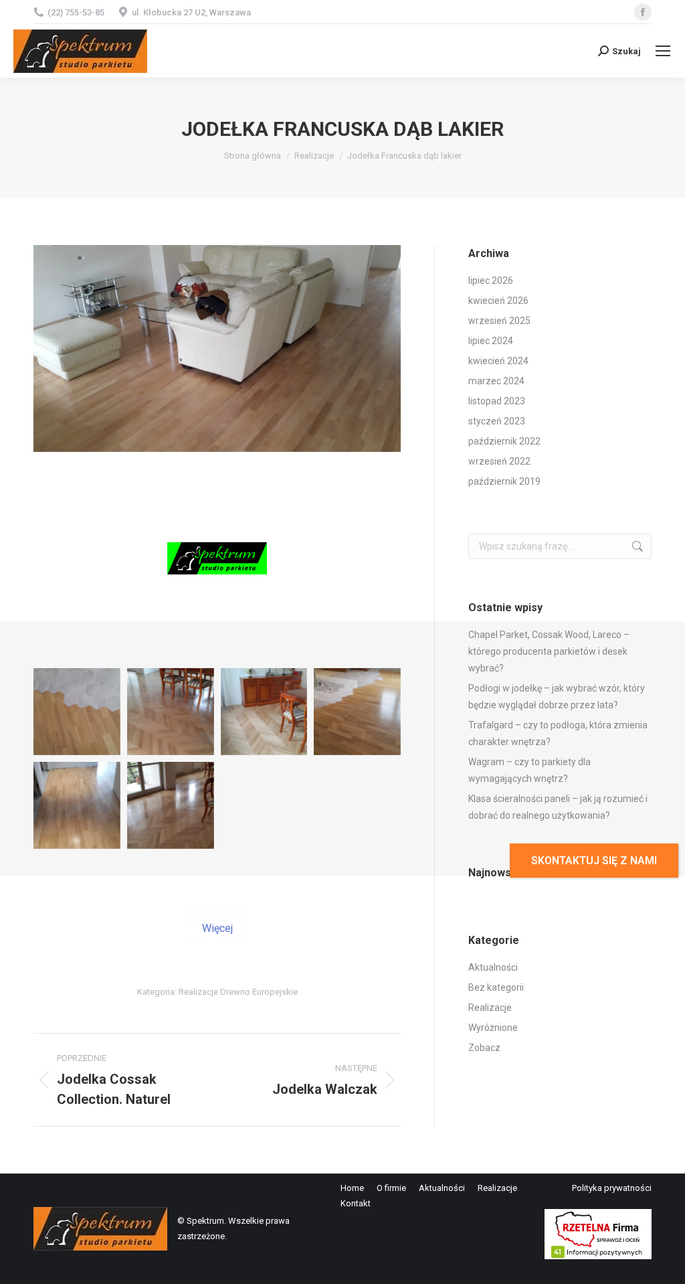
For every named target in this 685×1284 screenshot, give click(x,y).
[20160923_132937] (170, 711)
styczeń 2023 (496, 421)
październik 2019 (504, 481)
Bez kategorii (496, 987)
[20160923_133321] (357, 711)
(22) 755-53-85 (75, 12)
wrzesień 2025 (499, 320)
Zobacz (484, 1047)
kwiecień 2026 (498, 300)
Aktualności (493, 967)
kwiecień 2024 (498, 360)
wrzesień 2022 (499, 461)
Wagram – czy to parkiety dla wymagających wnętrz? (529, 770)
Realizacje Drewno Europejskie (238, 992)
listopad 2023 (496, 401)
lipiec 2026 (490, 280)
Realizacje (490, 1007)
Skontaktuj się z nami (594, 860)
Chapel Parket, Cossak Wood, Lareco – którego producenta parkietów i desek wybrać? (548, 651)
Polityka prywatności (612, 1188)
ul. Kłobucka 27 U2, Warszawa (191, 12)
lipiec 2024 (490, 340)
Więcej (217, 928)
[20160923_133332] (76, 805)
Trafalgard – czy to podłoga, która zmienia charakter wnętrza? (558, 733)
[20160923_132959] (264, 711)
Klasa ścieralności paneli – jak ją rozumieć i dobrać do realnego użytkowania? (558, 807)
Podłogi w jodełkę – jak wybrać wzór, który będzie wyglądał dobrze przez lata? (556, 696)
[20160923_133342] (170, 805)
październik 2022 (504, 441)
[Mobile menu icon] (663, 51)
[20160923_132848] (76, 711)
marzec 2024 (496, 381)
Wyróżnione (493, 1027)
